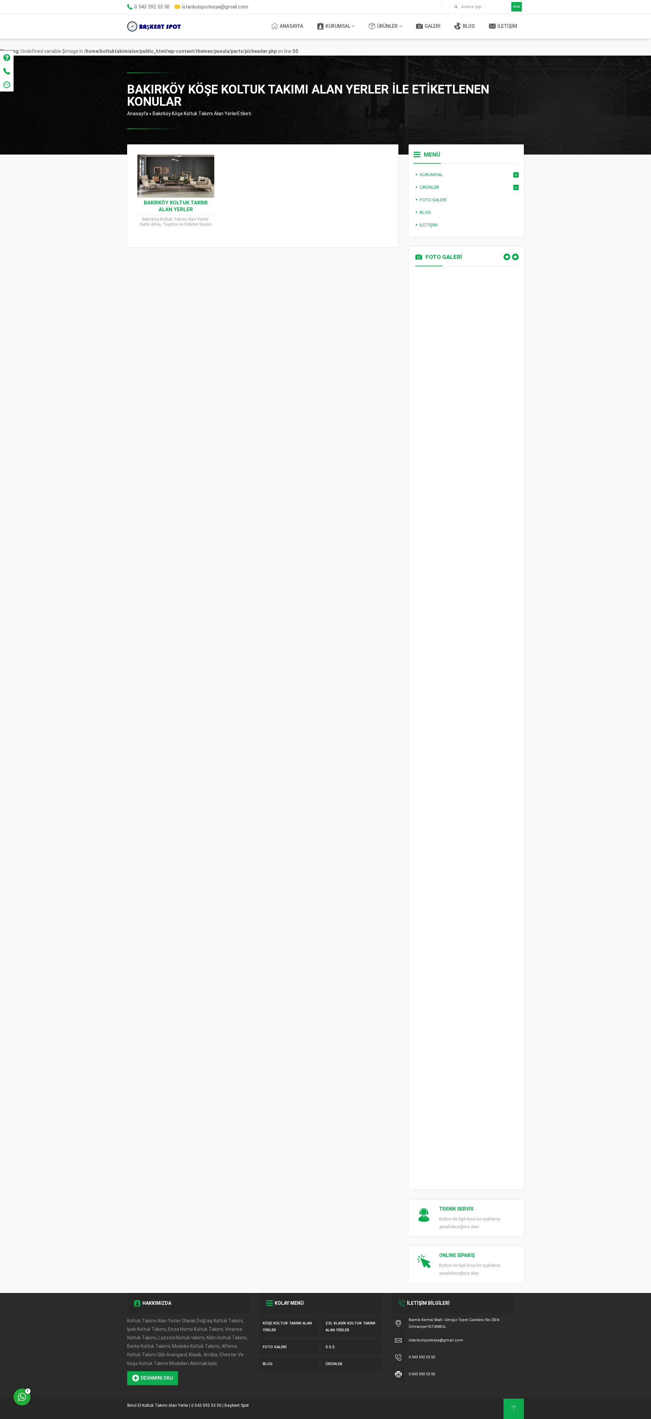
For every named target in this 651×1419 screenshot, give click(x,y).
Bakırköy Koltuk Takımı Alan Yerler (176, 206)
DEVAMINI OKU (157, 1378)
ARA (516, 6)
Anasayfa (137, 113)
